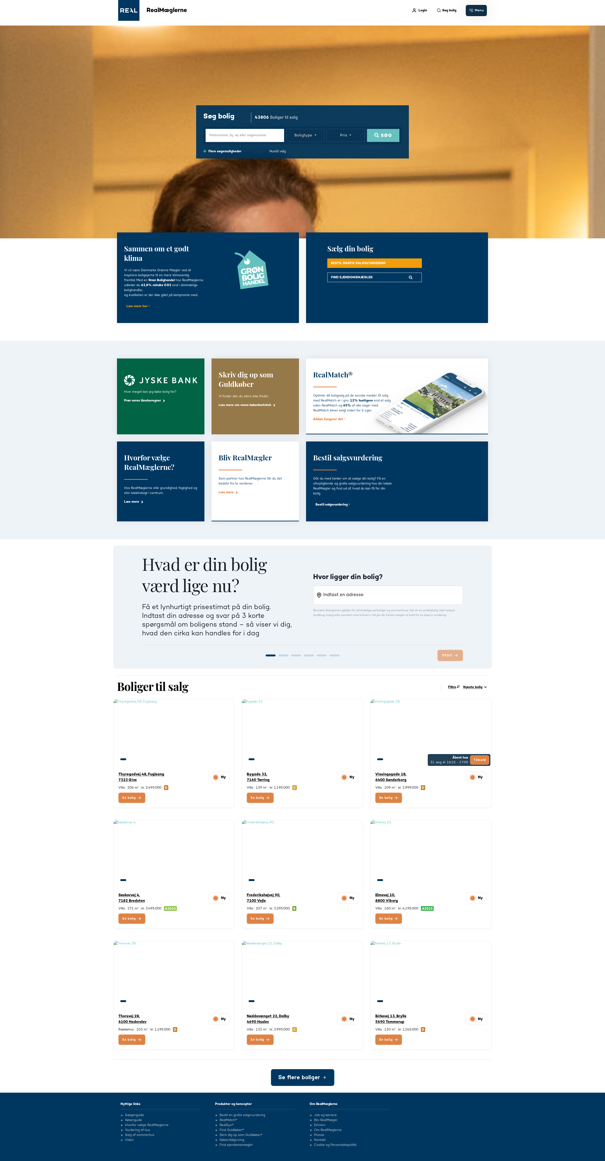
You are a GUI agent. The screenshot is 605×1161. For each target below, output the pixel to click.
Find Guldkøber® (232, 1130)
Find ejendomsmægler (236, 1145)
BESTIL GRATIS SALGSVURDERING (358, 263)
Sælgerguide (134, 1115)
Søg (385, 135)
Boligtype (304, 135)
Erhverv (320, 1125)
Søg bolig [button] (449, 10)
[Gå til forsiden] (128, 10)
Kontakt (320, 1140)
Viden (129, 1140)
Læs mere (131, 501)
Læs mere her (137, 306)
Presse (319, 1135)
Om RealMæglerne (323, 1104)
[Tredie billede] (141, 759)
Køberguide (133, 1120)
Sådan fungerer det (328, 419)
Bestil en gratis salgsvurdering (242, 1115)
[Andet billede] (132, 759)
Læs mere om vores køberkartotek (245, 405)
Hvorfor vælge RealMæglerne (147, 1125)
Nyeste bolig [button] (472, 687)
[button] (476, 10)
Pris (344, 135)
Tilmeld (479, 760)
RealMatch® (228, 1120)
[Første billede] (123, 759)
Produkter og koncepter (233, 1104)
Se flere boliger (299, 1077)
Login (423, 10)
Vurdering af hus (137, 1130)
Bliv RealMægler (326, 1120)
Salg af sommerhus (139, 1135)
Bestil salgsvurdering (332, 504)
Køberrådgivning (232, 1140)
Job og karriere (325, 1115)
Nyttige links (130, 1104)
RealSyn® (226, 1125)
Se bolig (129, 797)
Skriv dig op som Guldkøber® (241, 1135)
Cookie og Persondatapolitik (335, 1145)
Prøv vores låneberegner (142, 400)
